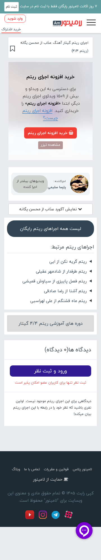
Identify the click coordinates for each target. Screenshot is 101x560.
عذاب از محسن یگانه (48, 209)
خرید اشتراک (11, 29)
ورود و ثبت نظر (50, 371)
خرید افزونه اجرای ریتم (47, 132)
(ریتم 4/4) (80, 51)
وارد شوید (15, 18)
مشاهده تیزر (50, 145)
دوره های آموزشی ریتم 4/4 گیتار (51, 323)
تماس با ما (32, 469)
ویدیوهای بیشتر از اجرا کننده (30, 184)
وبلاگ (16, 469)
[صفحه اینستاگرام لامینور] (43, 518)
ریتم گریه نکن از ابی (68, 261)
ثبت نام (11, 7)
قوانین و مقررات (56, 469)
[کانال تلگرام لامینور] (56, 518)
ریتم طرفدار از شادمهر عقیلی (61, 271)
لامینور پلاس (82, 469)
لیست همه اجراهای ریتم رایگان (50, 228)
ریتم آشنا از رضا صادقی (65, 290)
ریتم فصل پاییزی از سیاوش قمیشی (54, 281)
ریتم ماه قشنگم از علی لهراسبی (58, 300)
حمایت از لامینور (47, 479)
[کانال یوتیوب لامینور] (31, 518)
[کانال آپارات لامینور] (69, 518)
